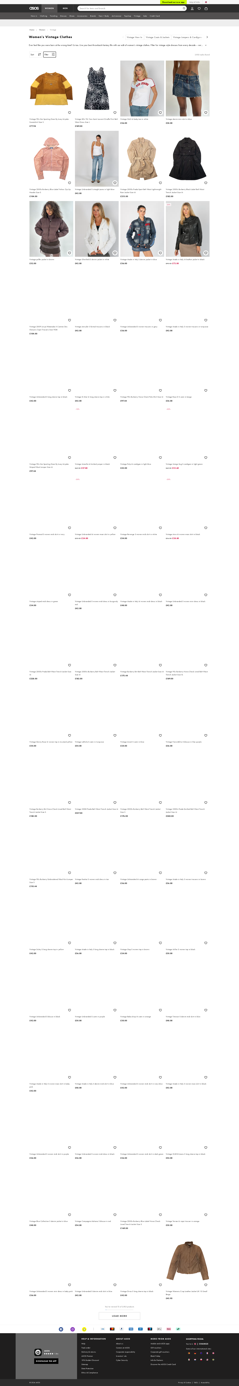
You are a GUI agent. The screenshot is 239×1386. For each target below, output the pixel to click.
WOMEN (49, 8)
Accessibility (205, 1382)
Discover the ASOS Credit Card (163, 1364)
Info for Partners (157, 1360)
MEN (65, 8)
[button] (189, 1353)
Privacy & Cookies (184, 1382)
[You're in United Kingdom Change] (206, 2)
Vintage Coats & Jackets (158, 37)
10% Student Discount (90, 1360)
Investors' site (121, 1356)
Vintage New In (134, 37)
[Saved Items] (199, 8)
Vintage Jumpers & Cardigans (187, 37)
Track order (85, 1347)
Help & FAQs (194, 2)
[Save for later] (69, 113)
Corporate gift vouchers (160, 1352)
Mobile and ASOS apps (160, 1343)
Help (83, 1343)
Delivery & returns (88, 1352)
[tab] (34, 15)
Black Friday (155, 1356)
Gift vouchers (156, 1347)
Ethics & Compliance (89, 1372)
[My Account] (192, 8)
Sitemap (84, 1364)
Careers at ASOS (123, 1347)
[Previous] (123, 37)
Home (31, 29)
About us (119, 1343)
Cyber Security (122, 1360)
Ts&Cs (196, 1382)
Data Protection (87, 1368)
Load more (119, 1316)
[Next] (207, 37)
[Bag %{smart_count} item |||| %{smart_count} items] (206, 8)
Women (42, 29)
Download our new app (173, 2)
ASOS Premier (87, 1356)
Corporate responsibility (125, 1352)
